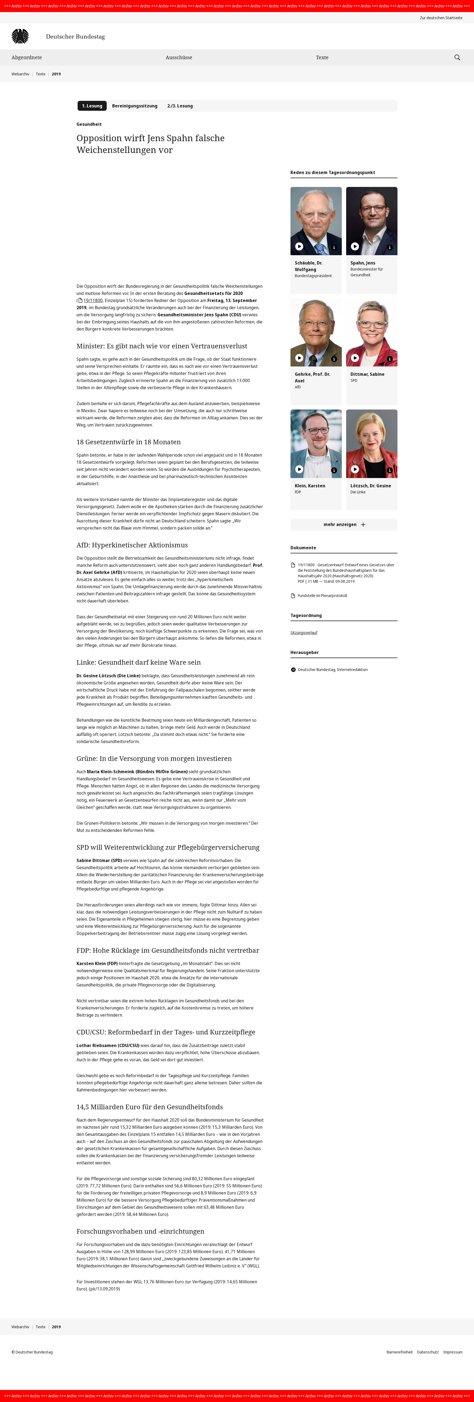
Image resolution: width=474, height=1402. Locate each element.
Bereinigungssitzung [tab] (134, 106)
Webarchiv (20, 73)
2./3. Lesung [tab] (180, 106)
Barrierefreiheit (400, 1352)
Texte (322, 57)
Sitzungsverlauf (303, 632)
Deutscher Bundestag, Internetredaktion (333, 669)
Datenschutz (428, 1352)
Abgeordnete (27, 57)
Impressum (452, 1352)
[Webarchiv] (58, 36)
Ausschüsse (179, 57)
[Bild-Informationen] (334, 247)
